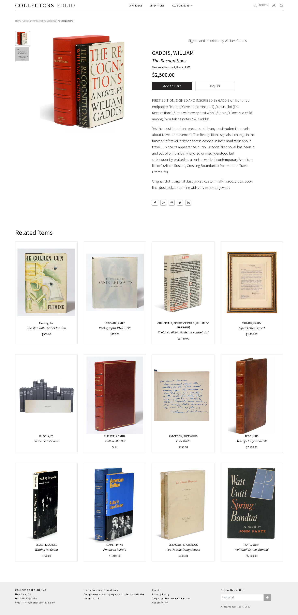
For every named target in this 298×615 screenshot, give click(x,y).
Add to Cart (172, 86)
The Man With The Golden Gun (46, 328)
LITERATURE (157, 5)
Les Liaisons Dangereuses (183, 550)
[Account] (273, 5)
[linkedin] (188, 203)
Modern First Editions (44, 20)
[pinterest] (172, 203)
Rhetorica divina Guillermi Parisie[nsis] (183, 332)
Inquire (215, 86)
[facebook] (155, 203)
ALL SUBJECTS (181, 5)
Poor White (183, 441)
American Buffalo (114, 550)
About (155, 590)
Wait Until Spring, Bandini (252, 550)
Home (18, 20)
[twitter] (180, 203)
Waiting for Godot (46, 550)
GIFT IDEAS (135, 5)
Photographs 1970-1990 (115, 328)
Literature (28, 20)
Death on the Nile (115, 441)
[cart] (281, 5)
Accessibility (160, 602)
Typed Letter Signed (251, 328)
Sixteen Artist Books (46, 441)
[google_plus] (163, 203)
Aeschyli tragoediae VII (252, 441)
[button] (267, 597)
